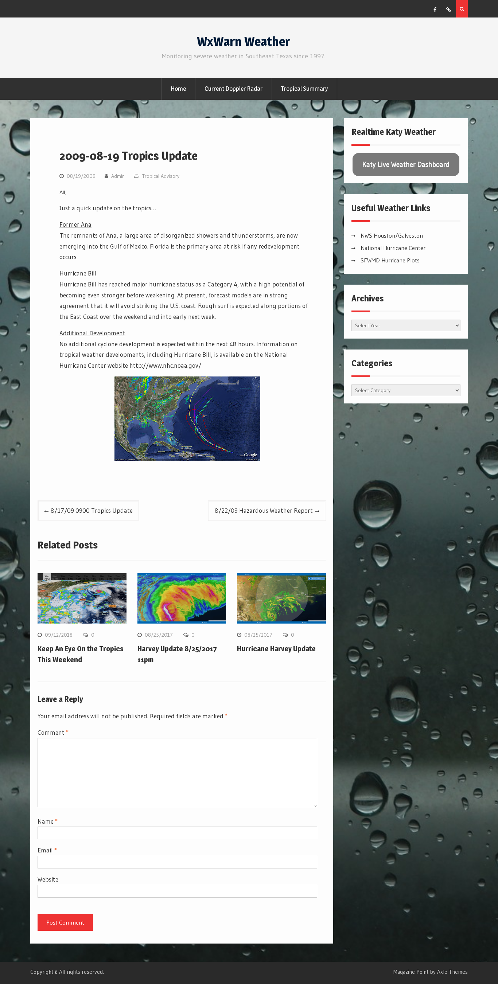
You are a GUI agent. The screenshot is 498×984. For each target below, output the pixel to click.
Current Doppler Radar (233, 88)
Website (48, 879)
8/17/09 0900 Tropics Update (92, 510)
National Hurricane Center (393, 247)
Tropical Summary (304, 88)
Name (48, 821)
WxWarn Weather (243, 41)
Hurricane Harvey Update (276, 648)
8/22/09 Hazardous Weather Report (264, 510)
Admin (118, 176)
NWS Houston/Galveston (392, 235)
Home (178, 88)
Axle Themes (452, 971)
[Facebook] (435, 10)
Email (47, 850)
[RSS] (448, 10)
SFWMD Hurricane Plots (390, 260)
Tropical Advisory (160, 176)
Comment (53, 732)
